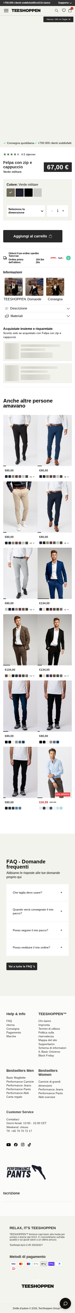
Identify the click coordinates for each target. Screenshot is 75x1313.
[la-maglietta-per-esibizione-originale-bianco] (54, 808)
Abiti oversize (46, 1097)
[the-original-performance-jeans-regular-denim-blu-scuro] (6, 742)
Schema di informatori (52, 1047)
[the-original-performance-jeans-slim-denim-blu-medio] (19, 808)
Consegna (12, 1028)
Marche (11, 1036)
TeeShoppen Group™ (50, 1308)
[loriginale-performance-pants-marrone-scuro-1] (19, 476)
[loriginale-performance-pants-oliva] (13, 476)
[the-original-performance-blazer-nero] (47, 609)
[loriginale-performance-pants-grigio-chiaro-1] (23, 476)
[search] (56, 11)
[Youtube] (8, 1144)
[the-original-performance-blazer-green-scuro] (57, 609)
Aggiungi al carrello (30, 236)
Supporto (63, 3)
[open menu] (6, 11)
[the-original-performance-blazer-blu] (40, 609)
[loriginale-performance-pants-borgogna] (16, 476)
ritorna (10, 1024)
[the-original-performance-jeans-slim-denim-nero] (6, 808)
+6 (30, 477)
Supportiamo (46, 1044)
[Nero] (28, 192)
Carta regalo (14, 1096)
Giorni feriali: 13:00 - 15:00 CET (26, 1123)
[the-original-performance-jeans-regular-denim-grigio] (16, 742)
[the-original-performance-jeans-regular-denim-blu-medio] (23, 742)
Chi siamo (44, 3)
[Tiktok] (29, 1144)
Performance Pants (18, 1089)
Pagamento (13, 1032)
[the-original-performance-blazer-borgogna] (50, 609)
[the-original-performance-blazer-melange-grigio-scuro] (61, 609)
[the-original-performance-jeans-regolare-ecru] (13, 742)
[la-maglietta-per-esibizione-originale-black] (44, 808)
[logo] (26, 10)
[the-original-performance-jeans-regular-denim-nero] (9, 742)
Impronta (44, 1024)
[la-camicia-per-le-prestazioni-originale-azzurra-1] (40, 808)
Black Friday (46, 1055)
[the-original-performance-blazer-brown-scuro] (54, 609)
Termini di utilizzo (49, 1028)
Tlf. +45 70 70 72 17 (19, 1131)
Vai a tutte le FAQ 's (22, 966)
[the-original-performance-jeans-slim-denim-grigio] (13, 808)
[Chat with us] (65, 1303)
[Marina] (20, 192)
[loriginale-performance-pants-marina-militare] (9, 476)
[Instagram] (22, 1144)
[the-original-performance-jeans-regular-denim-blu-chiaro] (19, 742)
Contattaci (12, 1119)
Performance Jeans (18, 1085)
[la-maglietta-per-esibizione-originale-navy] (50, 808)
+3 (65, 610)
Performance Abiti (17, 1093)
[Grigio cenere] (37, 192)
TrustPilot (37, 1280)
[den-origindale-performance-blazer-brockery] (44, 609)
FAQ (9, 1020)
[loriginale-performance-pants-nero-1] (6, 476)
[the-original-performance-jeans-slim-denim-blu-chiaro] (16, 808)
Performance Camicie (20, 1081)
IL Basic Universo (49, 1051)
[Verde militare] (11, 192)
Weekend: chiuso (17, 1127)
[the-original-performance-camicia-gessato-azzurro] (57, 808)
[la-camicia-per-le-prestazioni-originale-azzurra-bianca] (61, 808)
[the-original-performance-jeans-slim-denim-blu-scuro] (9, 808)
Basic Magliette (16, 1077)
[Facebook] (16, 1144)
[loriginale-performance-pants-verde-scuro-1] (26, 476)
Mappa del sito (47, 1040)
